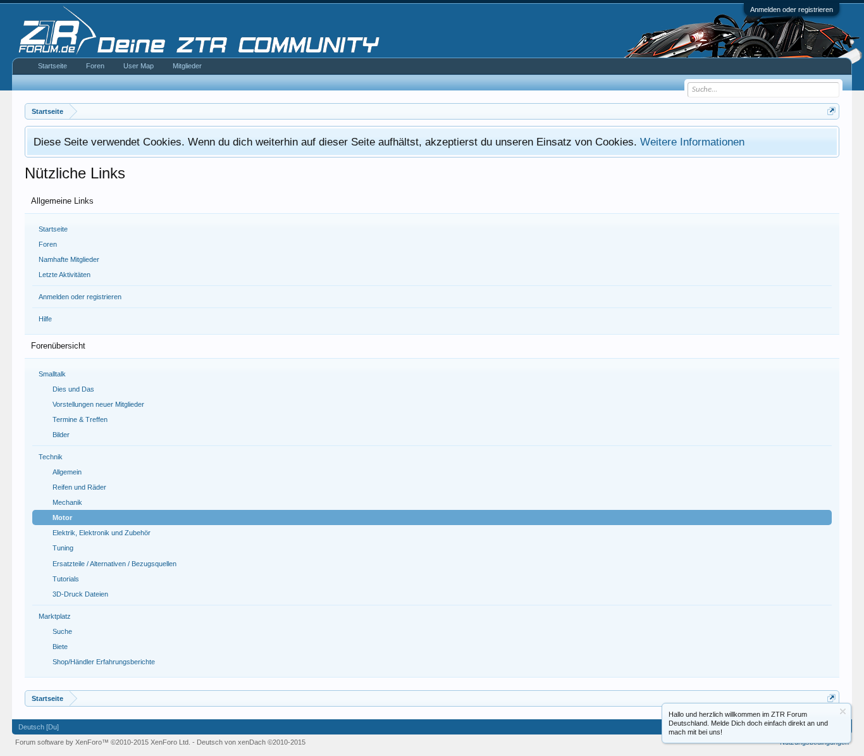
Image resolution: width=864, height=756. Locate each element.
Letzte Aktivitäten (64, 274)
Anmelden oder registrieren (791, 9)
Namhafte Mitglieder (69, 259)
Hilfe (45, 319)
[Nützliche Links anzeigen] (831, 111)
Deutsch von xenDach (251, 742)
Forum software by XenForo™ (102, 742)
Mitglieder (187, 66)
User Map (138, 66)
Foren (48, 244)
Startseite (53, 229)
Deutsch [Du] (38, 727)
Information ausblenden (843, 711)
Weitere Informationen (692, 141)
